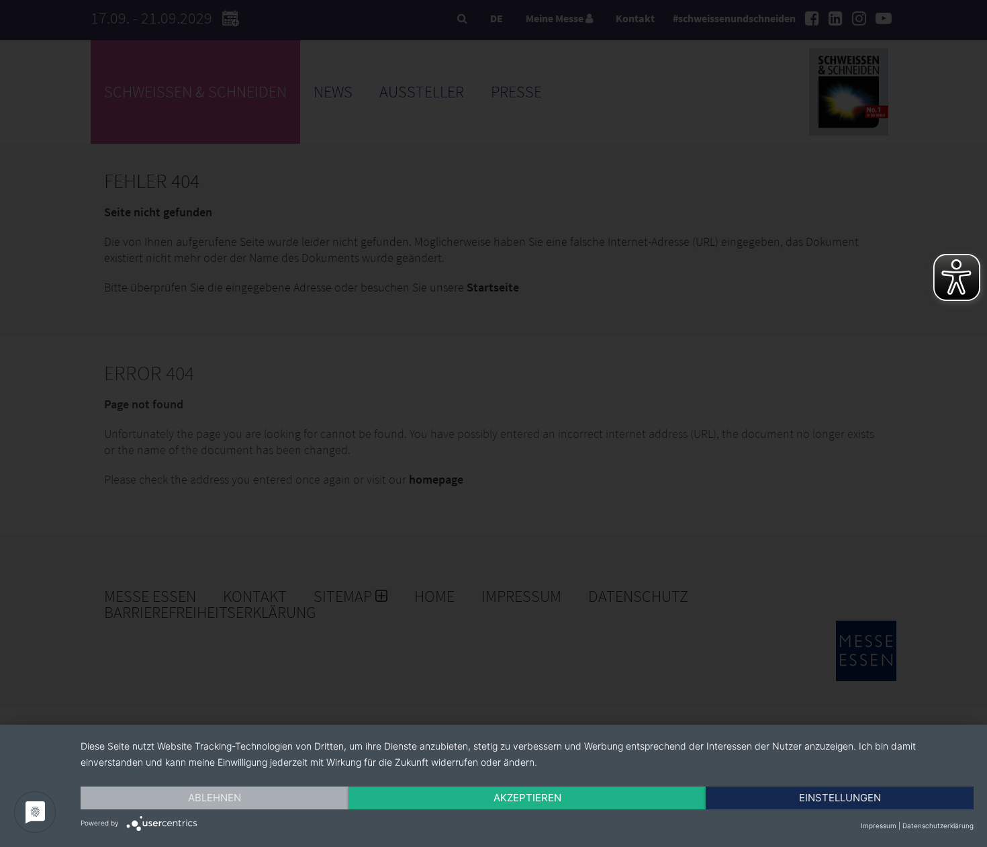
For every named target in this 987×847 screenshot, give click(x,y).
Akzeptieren (527, 797)
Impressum (878, 825)
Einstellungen (840, 797)
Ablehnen (214, 797)
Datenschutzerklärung (938, 825)
